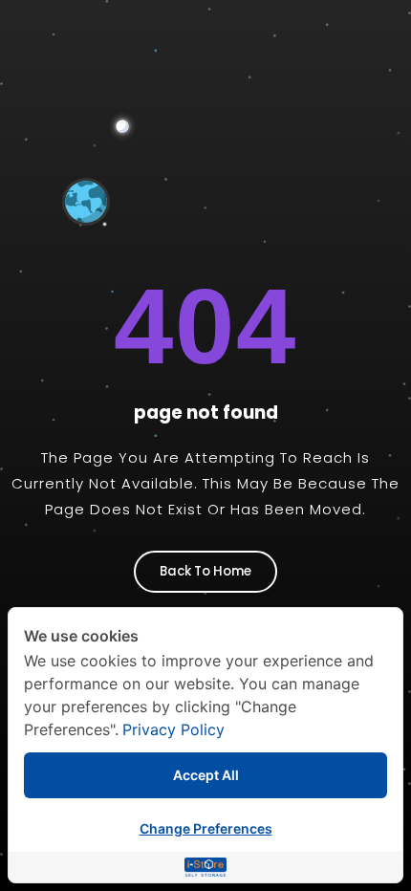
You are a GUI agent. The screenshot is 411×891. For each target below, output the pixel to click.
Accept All (206, 775)
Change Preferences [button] (206, 828)
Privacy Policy (173, 729)
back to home (205, 571)
